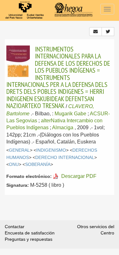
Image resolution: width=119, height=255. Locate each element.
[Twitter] (108, 31)
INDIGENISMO (51, 150)
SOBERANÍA (37, 164)
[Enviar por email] (95, 31)
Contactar (14, 226)
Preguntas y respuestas (28, 239)
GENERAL (19, 150)
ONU (14, 164)
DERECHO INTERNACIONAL (64, 157)
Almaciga (62, 127)
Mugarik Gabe (70, 113)
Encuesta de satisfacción (30, 232)
